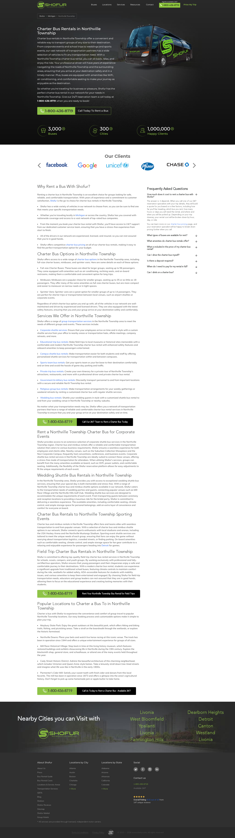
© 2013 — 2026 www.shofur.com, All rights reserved (140, 832)
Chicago (72, 784)
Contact (150, 4)
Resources (135, 4)
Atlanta (72, 768)
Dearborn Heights (206, 712)
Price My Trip (190, 4)
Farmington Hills (146, 740)
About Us (41, 768)
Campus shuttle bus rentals (54, 353)
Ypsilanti (147, 726)
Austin (72, 772)
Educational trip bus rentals (54, 342)
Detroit (105, 545)
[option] (57, 165)
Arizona (104, 772)
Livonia (147, 712)
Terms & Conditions (80, 832)
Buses (94, 4)
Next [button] (194, 163)
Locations (107, 4)
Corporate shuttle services (53, 330)
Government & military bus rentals (57, 380)
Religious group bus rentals (54, 389)
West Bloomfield (147, 719)
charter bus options (87, 259)
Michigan (80, 215)
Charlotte (73, 780)
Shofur (53, 200)
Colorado (105, 784)
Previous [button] (41, 163)
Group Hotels (43, 817)
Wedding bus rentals (50, 397)
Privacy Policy (98, 832)
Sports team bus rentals (52, 362)
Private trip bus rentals (52, 371)
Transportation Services (47, 788)
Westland (205, 733)
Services (121, 4)
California (105, 780)
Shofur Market (43, 813)
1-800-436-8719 (171, 5)
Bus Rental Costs (44, 780)
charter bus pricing (75, 244)
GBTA (39, 793)
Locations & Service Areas (48, 784)
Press (39, 772)
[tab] (172, 196)
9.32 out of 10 (153, 799)
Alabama (105, 768)
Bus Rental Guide (44, 776)
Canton (205, 726)
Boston (72, 776)
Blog (39, 797)
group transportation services (76, 321)
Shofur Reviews (44, 805)
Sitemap (40, 809)
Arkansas (105, 776)
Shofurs (40, 801)
